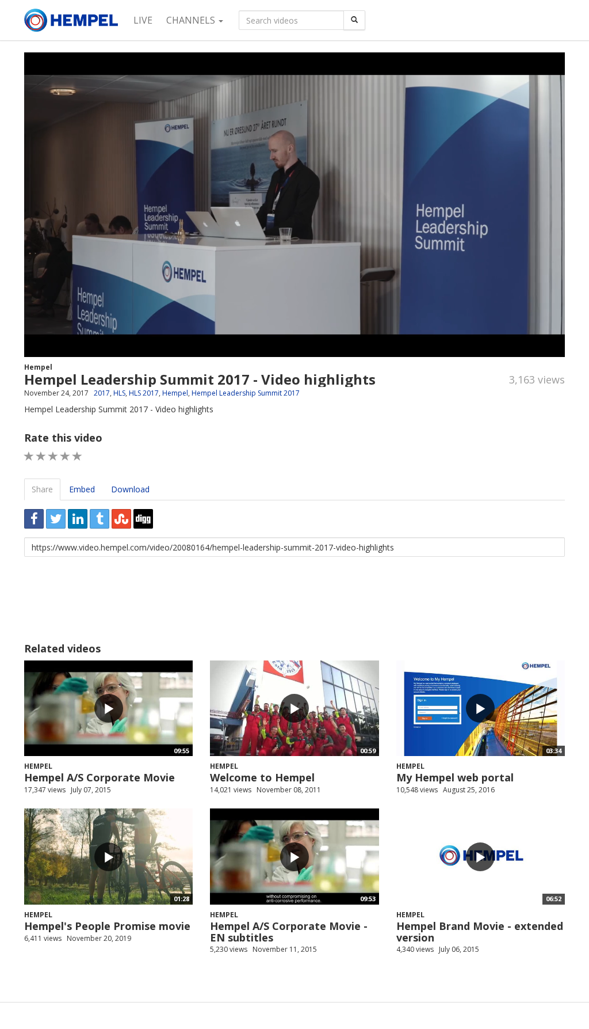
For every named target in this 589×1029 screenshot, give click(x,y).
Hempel (38, 367)
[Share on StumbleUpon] (121, 519)
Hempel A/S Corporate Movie (99, 777)
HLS (119, 393)
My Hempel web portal (455, 777)
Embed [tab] (82, 489)
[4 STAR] (65, 456)
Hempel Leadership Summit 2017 (246, 393)
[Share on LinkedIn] (77, 519)
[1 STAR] (29, 456)
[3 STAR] (53, 456)
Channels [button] (191, 20)
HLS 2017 (144, 393)
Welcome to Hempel (262, 777)
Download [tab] (130, 489)
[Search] (354, 20)
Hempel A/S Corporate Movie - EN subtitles (289, 931)
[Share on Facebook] (34, 519)
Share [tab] (42, 489)
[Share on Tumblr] (99, 519)
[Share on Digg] (143, 519)
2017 (102, 393)
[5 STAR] (77, 456)
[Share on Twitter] (56, 519)
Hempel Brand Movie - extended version (479, 931)
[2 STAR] (41, 456)
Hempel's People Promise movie (107, 926)
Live (142, 20)
